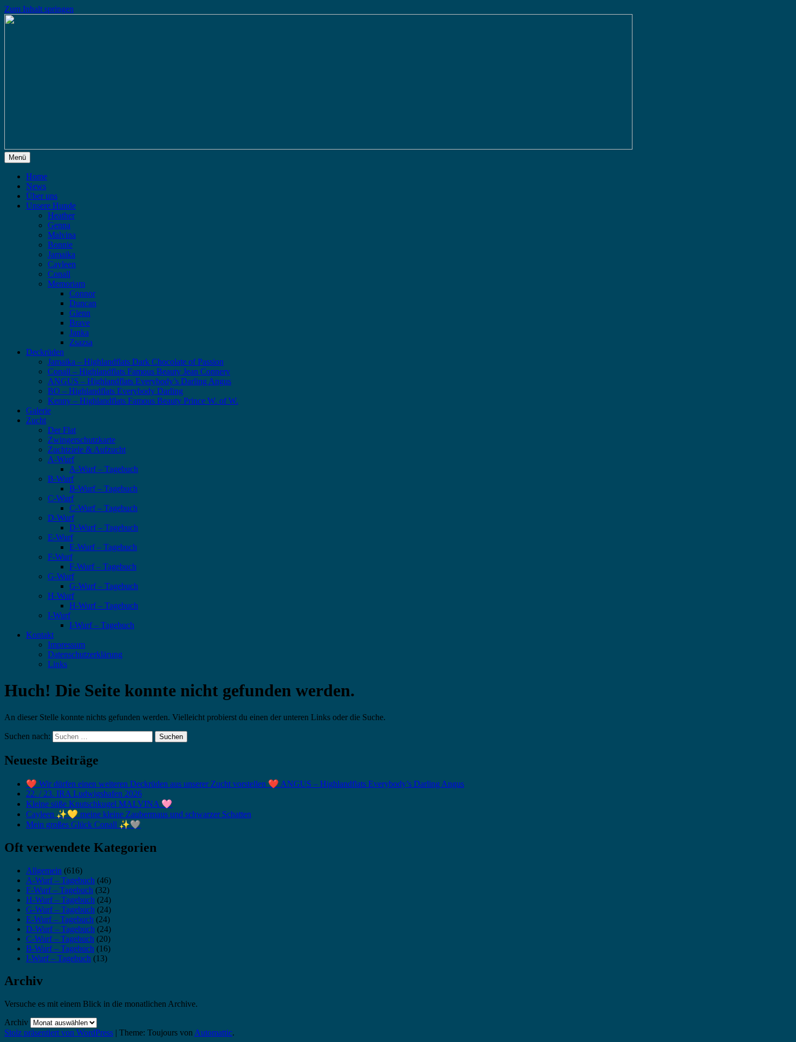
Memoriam (66, 283)
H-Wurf (61, 595)
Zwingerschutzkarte (81, 439)
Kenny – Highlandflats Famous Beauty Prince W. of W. (143, 400)
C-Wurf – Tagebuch (103, 508)
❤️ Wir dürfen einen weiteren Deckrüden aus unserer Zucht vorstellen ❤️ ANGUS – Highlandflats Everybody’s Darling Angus (245, 783)
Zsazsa (81, 342)
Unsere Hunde (51, 205)
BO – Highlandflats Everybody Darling (115, 391)
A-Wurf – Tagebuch (103, 469)
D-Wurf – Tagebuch (103, 527)
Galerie (38, 410)
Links (57, 664)
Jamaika (61, 254)
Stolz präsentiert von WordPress (58, 1032)
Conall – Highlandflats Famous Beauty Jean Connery (139, 371)
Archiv (16, 1022)
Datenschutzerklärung (85, 654)
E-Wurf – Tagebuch (103, 547)
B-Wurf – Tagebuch (103, 488)
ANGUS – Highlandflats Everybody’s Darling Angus (139, 381)
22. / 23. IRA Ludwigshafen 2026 (84, 793)
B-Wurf (61, 478)
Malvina (62, 235)
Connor (82, 293)
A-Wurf (61, 459)
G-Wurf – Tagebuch (103, 586)
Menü (17, 157)
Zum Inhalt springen (39, 9)
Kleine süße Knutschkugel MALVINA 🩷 (99, 803)
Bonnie (60, 244)
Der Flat (62, 430)
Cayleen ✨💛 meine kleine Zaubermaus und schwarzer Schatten (138, 814)
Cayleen (62, 264)
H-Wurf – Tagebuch (103, 605)
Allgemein (44, 870)
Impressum (66, 644)
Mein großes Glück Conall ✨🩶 (83, 824)
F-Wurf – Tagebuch (102, 566)
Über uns (41, 195)
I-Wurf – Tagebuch (101, 625)
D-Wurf (61, 517)
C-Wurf (61, 498)
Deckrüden (45, 352)
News (36, 186)
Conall (59, 274)
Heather (61, 215)
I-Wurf (59, 615)
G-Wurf (61, 576)
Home (36, 176)
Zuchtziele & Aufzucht (87, 449)
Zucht (36, 420)
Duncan (82, 303)
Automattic (213, 1032)
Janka (79, 332)
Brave (79, 322)
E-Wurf (60, 537)
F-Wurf (60, 556)
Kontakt (40, 634)
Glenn (79, 313)
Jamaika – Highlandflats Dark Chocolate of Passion (136, 361)
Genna (59, 225)
